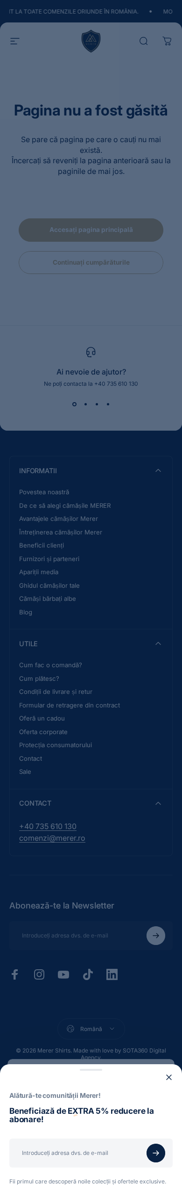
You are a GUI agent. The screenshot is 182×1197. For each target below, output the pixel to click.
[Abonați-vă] (156, 1153)
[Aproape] (169, 1077)
